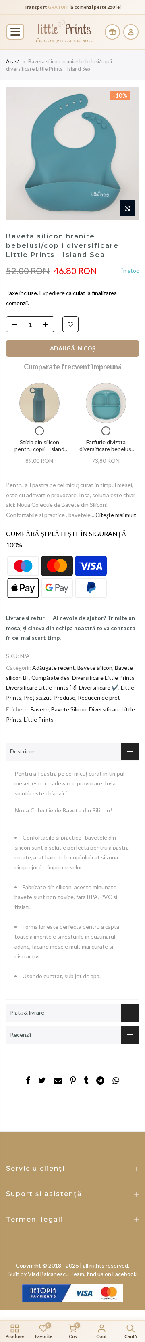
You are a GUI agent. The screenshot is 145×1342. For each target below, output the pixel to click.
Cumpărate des (50, 677)
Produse (64, 697)
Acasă (13, 61)
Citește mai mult (115, 514)
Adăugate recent (53, 667)
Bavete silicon (94, 667)
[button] (15, 32)
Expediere (52, 292)
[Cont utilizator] (131, 32)
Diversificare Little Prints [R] (41, 687)
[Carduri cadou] (112, 32)
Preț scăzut (38, 697)
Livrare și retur (25, 617)
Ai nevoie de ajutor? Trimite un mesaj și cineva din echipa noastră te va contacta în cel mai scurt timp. (70, 627)
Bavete (40, 709)
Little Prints (39, 718)
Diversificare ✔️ (98, 687)
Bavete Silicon (69, 709)
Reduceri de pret (99, 697)
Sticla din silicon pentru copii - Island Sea (39, 448)
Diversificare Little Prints (103, 677)
